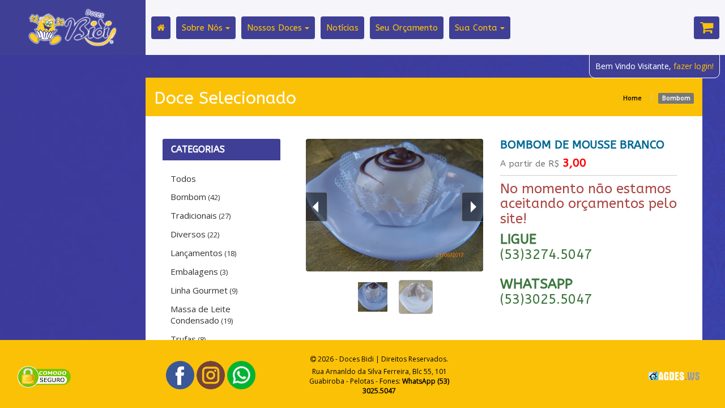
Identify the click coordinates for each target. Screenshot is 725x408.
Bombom (195, 196)
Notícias (342, 28)
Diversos (194, 234)
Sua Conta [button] (477, 28)
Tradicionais (200, 215)
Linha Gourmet (203, 290)
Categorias (198, 149)
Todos (183, 178)
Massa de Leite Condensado (201, 314)
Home (632, 98)
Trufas (188, 339)
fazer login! (693, 66)
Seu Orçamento (407, 28)
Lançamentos (203, 252)
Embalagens (199, 271)
